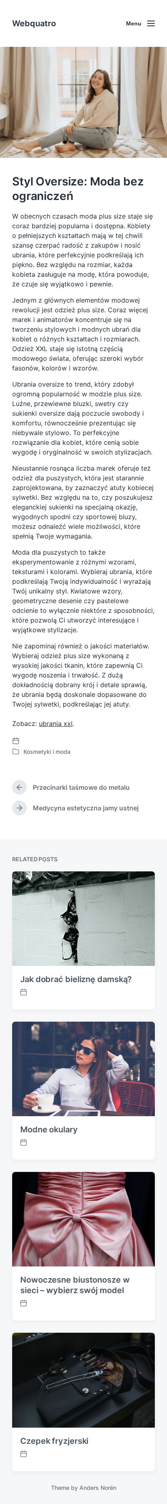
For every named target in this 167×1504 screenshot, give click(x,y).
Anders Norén (97, 1487)
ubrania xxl (56, 723)
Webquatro (34, 23)
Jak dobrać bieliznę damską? (76, 979)
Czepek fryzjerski (54, 1441)
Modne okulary (49, 1129)
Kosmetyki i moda (47, 751)
